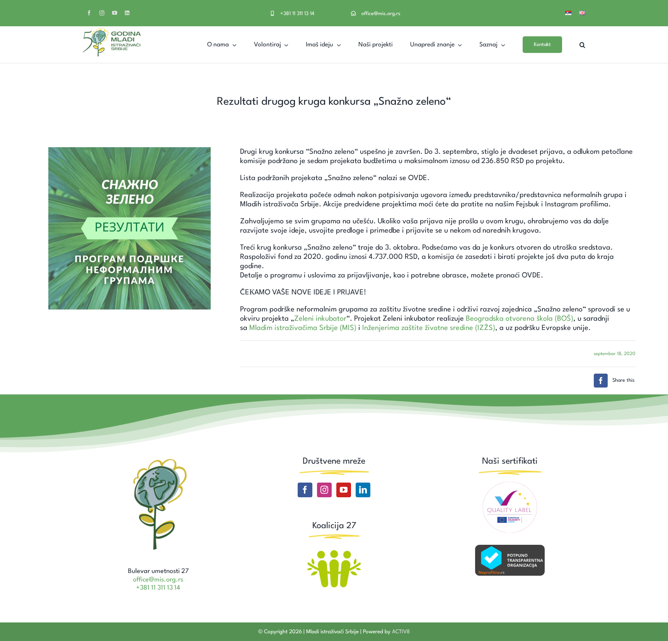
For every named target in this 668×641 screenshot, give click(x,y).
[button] (582, 44)
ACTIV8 (401, 631)
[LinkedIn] (363, 490)
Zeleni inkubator (320, 318)
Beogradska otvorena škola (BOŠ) (519, 318)
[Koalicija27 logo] (334, 550)
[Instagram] (324, 490)
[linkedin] (127, 12)
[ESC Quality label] (510, 484)
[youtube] (114, 12)
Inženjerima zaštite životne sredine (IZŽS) (428, 328)
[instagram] (101, 12)
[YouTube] (343, 490)
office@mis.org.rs (380, 13)
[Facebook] (305, 490)
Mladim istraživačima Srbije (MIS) (302, 328)
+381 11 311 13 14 (297, 13)
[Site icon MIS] (158, 459)
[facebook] (89, 12)
